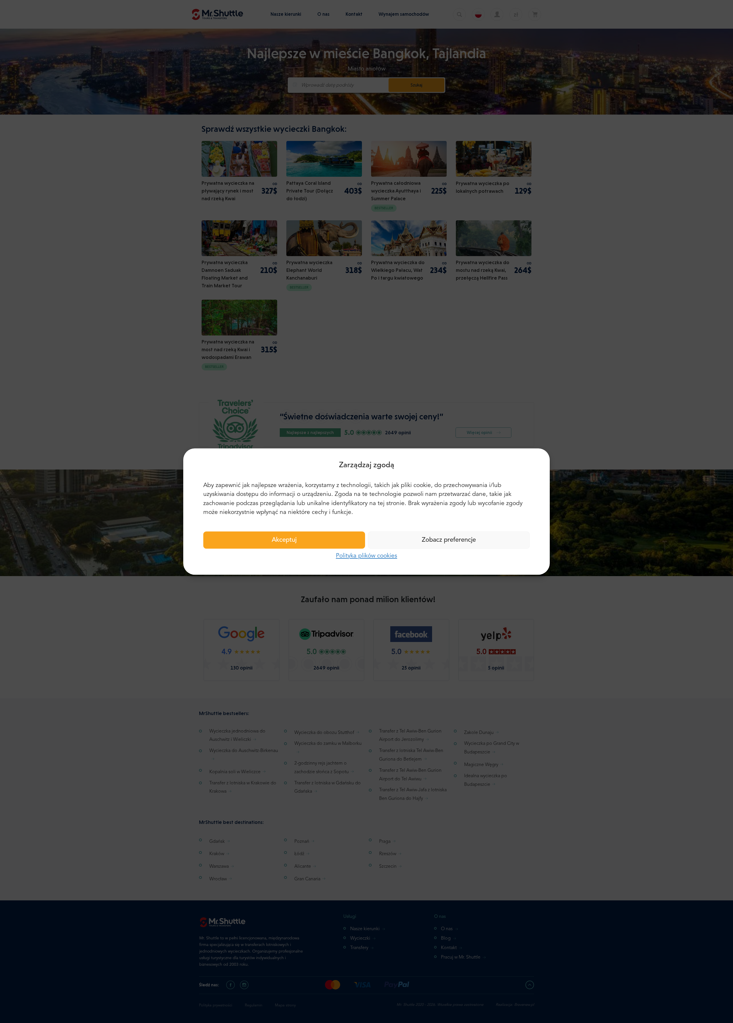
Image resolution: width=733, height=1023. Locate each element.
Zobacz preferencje (449, 540)
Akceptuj (284, 540)
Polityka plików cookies (366, 556)
